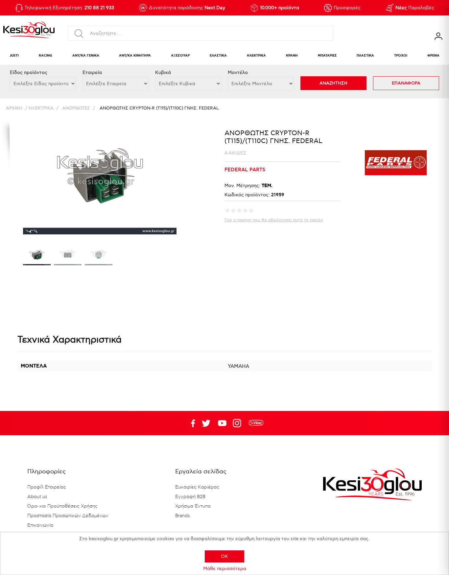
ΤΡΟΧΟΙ (400, 56)
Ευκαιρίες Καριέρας (197, 487)
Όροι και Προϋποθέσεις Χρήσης (62, 506)
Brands (182, 515)
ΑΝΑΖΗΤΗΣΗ (333, 83)
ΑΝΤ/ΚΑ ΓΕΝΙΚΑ (85, 56)
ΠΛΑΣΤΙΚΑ (365, 56)
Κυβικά (163, 72)
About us (37, 496)
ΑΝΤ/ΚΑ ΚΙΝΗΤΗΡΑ (135, 56)
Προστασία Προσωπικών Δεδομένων (67, 515)
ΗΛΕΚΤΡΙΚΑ (256, 56)
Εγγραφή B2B (190, 496)
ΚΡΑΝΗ (292, 56)
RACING (45, 56)
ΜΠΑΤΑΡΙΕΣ (327, 56)
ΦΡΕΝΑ (433, 56)
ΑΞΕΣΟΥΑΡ (180, 56)
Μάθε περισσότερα (224, 568)
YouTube (206, 423)
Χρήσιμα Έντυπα (193, 506)
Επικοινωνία (40, 525)
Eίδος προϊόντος (28, 72)
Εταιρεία (92, 72)
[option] (36, 256)
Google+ (238, 423)
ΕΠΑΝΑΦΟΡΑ (406, 83)
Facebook (190, 423)
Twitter (222, 423)
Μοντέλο (238, 72)
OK (224, 556)
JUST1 (14, 56)
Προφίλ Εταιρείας (46, 487)
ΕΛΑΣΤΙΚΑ (218, 56)
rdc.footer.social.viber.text (256, 423)
